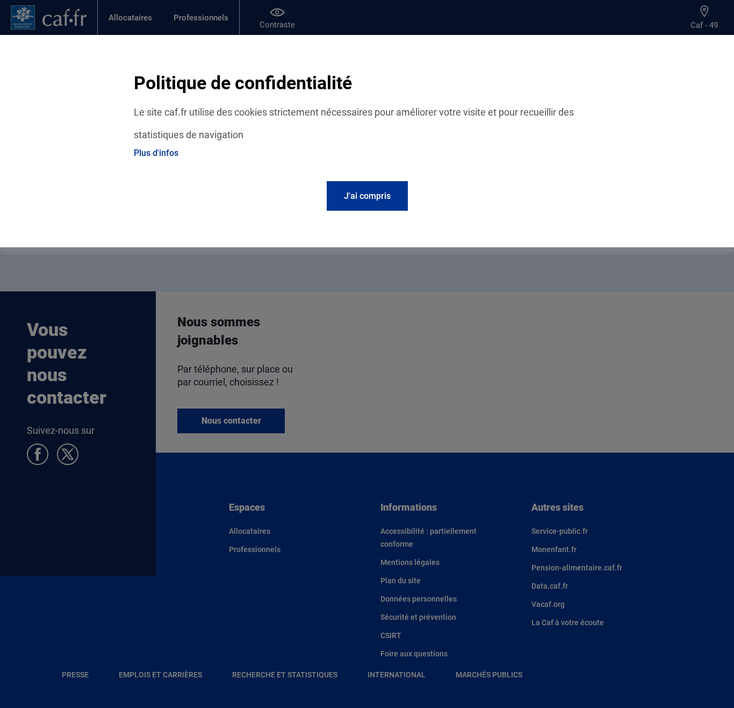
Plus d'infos (156, 153)
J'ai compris (367, 196)
